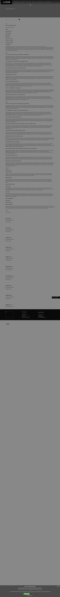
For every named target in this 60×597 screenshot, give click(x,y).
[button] (30, 595)
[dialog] (30, 298)
